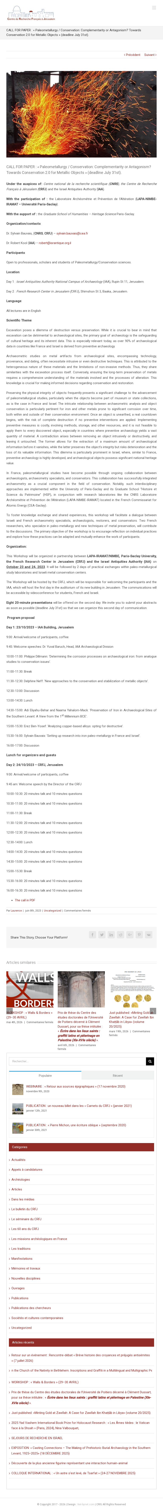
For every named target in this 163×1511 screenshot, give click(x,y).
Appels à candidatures (26, 1170)
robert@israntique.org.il (55, 243)
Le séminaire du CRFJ (26, 1219)
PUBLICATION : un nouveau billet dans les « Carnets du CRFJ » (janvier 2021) (79, 1106)
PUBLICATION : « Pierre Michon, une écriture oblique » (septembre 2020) (76, 1125)
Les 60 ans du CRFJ (25, 1229)
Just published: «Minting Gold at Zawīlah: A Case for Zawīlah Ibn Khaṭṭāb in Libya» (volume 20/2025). (81, 1413)
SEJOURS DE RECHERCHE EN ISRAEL (37, 1438)
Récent (118, 1076)
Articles (16, 1189)
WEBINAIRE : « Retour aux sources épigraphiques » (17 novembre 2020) (75, 1086)
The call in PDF (25, 900)
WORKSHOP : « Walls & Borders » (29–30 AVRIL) (45, 1382)
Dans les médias (22, 1199)
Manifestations (21, 1259)
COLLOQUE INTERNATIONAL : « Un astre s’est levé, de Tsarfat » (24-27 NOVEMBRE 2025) (73, 1473)
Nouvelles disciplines (25, 1278)
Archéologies (20, 1180)
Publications (19, 1298)
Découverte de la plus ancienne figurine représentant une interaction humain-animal (69, 1463)
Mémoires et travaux (25, 1268)
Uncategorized (52, 910)
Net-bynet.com (85, 1504)
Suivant (149, 55)
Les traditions (21, 1249)
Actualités (18, 1160)
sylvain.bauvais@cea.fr (72, 233)
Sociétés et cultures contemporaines (37, 1318)
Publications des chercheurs (31, 1308)
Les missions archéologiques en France (39, 1239)
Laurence (16, 910)
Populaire (45, 1076)
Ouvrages (18, 1288)
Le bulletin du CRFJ (24, 1209)
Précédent (133, 55)
